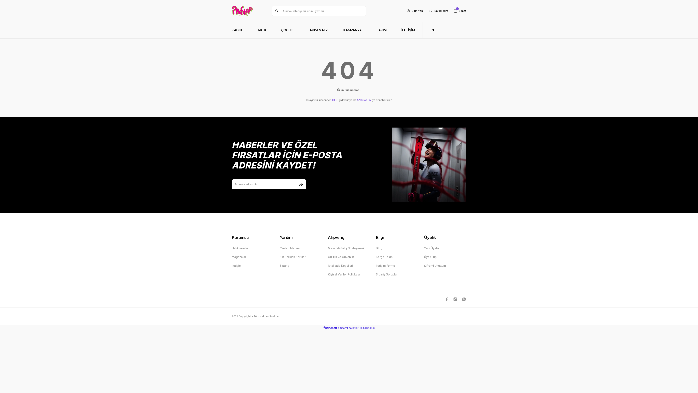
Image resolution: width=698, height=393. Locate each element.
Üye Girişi (430, 257)
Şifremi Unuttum (435, 265)
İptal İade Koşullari (340, 265)
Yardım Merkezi (290, 248)
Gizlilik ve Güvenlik (341, 257)
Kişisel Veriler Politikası (344, 274)
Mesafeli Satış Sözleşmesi (346, 248)
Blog (379, 248)
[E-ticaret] (348, 328)
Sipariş (284, 265)
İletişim (237, 265)
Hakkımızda (240, 248)
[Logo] (242, 11)
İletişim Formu (385, 265)
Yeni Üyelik (431, 248)
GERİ (335, 100)
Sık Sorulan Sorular (293, 257)
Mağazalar (239, 257)
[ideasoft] (330, 328)
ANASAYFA (364, 100)
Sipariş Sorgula (386, 274)
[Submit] (301, 184)
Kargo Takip (384, 257)
